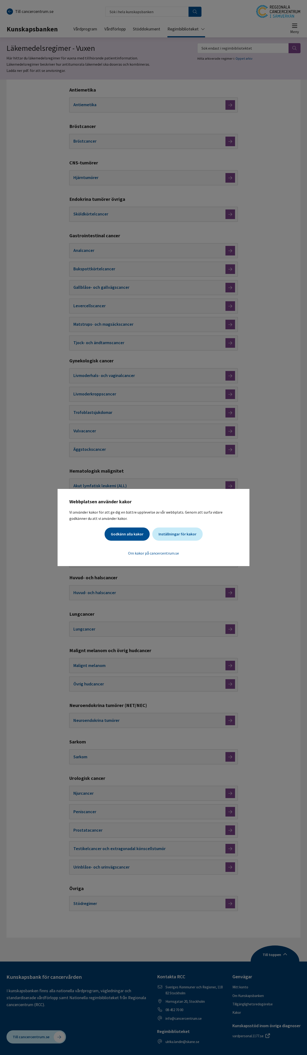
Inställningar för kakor (177, 534)
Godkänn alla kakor (127, 534)
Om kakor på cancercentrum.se (153, 553)
